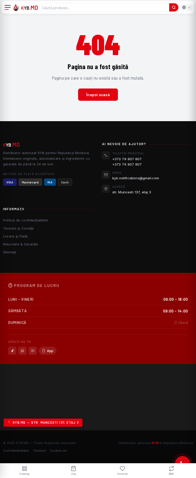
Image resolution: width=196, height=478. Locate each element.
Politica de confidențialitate (25, 220)
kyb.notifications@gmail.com (135, 178)
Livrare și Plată (15, 236)
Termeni (39, 450)
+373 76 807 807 (127, 164)
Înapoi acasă (98, 94)
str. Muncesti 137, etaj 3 (131, 192)
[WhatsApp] (22, 351)
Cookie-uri (58, 450)
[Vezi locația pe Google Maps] (98, 397)
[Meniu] (8, 7)
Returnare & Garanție (20, 244)
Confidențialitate (16, 450)
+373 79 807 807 (127, 159)
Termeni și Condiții (18, 228)
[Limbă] (186, 7)
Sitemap (9, 252)
